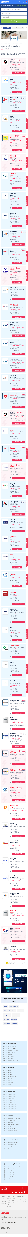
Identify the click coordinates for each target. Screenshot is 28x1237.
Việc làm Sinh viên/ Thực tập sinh (11, 1118)
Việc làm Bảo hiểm (7, 1054)
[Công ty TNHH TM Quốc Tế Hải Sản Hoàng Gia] (5, 611)
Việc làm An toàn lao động (9, 1048)
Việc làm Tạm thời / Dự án (9, 1144)
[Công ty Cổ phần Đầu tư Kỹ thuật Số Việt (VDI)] (5, 325)
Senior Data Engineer (13, 194)
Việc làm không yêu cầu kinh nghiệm (12, 1166)
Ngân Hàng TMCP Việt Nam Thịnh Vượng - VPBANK (15, 486)
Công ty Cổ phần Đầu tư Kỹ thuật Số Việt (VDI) (16, 326)
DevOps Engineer (12, 662)
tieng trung (7, 1015)
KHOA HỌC (19, 1199)
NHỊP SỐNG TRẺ (14, 1197)
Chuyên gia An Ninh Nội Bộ (13, 232)
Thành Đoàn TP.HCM (5, 1228)
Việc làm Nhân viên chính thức (10, 1142)
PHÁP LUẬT (3, 1203)
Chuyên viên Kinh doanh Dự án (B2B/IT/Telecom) (15, 893)
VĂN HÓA (14, 1200)
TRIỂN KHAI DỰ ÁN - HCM (14, 806)
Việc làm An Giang (7, 1074)
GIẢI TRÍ (14, 1203)
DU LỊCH (9, 1206)
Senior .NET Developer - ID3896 (13, 484)
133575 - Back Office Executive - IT (14, 718)
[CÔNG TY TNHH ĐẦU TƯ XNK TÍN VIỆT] (5, 522)
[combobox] (14, 9)
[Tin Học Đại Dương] (5, 158)
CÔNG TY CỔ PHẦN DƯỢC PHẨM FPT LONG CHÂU (17, 861)
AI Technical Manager (13, 537)
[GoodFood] (5, 593)
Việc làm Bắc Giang (8, 1082)
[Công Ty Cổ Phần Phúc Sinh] (5, 100)
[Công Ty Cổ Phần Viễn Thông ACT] (5, 930)
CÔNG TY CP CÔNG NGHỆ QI (15, 119)
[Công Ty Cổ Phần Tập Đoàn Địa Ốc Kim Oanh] (5, 702)
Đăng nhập (24, 5)
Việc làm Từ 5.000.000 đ (9, 1096)
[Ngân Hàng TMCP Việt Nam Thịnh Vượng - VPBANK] (5, 486)
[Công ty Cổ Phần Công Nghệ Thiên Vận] (5, 467)
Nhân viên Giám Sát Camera (14, 376)
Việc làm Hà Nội (7, 1070)
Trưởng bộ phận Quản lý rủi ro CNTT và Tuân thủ (12, 136)
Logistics (20, 1010)
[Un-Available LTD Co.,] (5, 630)
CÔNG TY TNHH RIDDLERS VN (17, 63)
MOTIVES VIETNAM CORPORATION (14, 505)
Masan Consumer (14, 234)
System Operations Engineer (13, 447)
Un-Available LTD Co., (15, 630)
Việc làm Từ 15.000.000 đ (9, 1102)
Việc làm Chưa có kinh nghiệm (10, 1168)
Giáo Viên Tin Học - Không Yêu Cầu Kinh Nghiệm (12, 156)
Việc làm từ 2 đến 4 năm (9, 1172)
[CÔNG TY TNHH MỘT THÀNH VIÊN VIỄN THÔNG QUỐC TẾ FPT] (5, 896)
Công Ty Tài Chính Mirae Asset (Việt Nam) (17, 289)
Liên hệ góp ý (4, 1232)
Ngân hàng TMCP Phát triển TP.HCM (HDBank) (16, 754)
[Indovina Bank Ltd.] (5, 138)
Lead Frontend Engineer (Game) (14, 841)
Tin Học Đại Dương (14, 159)
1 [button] (7, 963)
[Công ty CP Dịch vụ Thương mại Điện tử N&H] (5, 196)
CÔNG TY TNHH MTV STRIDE (14, 81)
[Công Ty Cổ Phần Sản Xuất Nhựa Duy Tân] (5, 736)
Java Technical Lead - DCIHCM (14, 305)
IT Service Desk (14, 287)
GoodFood (12, 594)
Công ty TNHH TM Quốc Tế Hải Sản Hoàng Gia (17, 612)
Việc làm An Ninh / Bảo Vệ (9, 1046)
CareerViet (12, 539)
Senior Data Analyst (13, 858)
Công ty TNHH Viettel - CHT (15, 253)
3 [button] (13, 963)
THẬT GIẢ (24, 1201)
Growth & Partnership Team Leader (14, 876)
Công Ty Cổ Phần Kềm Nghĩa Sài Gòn (15, 683)
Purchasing (7, 1023)
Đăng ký (19, 5)
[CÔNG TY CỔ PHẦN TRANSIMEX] (5, 378)
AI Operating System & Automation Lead (14, 520)
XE (8, 1204)
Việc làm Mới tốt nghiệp (9, 1120)
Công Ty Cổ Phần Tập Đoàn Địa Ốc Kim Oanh (17, 703)
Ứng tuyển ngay (18, 72)
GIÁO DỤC (24, 1196)
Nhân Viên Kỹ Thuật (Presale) (12, 465)
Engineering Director (13, 214)
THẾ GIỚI (4, 1201)
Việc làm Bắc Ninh (7, 1084)
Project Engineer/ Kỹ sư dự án (14, 823)
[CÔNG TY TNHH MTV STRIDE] (5, 80)
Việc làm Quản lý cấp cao (9, 1128)
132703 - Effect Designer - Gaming (14, 911)
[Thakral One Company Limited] (5, 431)
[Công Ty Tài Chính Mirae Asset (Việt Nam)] (5, 290)
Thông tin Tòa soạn (5, 1227)
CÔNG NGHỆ (9, 1201)
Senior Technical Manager (12, 555)
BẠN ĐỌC (24, 1199)
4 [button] (16, 963)
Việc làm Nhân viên (8, 1122)
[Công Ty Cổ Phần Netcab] (5, 270)
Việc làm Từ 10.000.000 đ (9, 1100)
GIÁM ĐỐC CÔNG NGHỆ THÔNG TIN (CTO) (13, 681)
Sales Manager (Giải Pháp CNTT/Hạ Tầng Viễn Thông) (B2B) (12, 116)
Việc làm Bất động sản (8, 1056)
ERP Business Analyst (12, 628)
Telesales (14, 1023)
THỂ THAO (19, 1196)
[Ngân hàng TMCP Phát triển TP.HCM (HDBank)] (5, 753)
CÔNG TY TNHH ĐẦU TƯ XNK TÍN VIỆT (16, 523)
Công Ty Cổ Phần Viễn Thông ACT (16, 931)
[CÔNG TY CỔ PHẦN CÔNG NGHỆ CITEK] (5, 176)
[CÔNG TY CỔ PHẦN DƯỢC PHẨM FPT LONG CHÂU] (5, 861)
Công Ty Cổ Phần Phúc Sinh (16, 101)
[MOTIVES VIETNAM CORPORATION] (5, 504)
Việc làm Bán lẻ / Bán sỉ (9, 1052)
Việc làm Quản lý (7, 1126)
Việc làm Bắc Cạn (7, 1080)
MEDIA (3, 1196)
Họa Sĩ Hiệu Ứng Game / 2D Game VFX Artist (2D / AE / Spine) (11, 60)
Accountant (15, 1015)
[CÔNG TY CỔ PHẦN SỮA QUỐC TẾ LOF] (5, 396)
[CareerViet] (5, 539)
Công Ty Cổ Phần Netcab (15, 271)
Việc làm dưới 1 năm (8, 1171)
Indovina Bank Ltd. (14, 139)
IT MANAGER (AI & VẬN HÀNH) (14, 502)
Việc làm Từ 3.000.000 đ (9, 1094)
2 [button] (10, 963)
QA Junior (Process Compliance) (13, 573)
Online (5, 1006)
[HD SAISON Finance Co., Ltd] (5, 307)
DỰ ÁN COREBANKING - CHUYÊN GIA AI (14, 751)
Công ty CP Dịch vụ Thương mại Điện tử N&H (15, 197)
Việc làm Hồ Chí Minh (8, 1072)
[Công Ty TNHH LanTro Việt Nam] (5, 825)
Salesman (14, 1019)
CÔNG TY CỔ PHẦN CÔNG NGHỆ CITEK (16, 177)
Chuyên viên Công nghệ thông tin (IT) (14, 609)
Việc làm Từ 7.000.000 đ (9, 1098)
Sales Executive (13, 1006)
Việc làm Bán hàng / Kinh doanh (11, 1050)
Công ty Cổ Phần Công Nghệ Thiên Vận (16, 468)
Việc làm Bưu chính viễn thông (10, 1060)
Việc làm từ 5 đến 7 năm (9, 1175)
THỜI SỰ (4, 1199)
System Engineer (12, 250)
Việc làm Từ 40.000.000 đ (9, 1108)
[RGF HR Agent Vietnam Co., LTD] (5, 720)
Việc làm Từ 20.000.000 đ (9, 1104)
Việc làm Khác (6, 1148)
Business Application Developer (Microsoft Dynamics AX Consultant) (13, 591)
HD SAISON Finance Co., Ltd (16, 307)
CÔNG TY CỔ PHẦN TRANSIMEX (17, 379)
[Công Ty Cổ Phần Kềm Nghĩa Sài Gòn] (5, 683)
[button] (23, 2)
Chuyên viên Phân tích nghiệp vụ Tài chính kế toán (14, 700)
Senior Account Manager (14, 429)
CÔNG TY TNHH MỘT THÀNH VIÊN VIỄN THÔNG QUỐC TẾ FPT (17, 896)
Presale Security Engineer (14, 323)
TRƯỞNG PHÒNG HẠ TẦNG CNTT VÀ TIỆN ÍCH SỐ (12, 928)
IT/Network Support (13, 947)
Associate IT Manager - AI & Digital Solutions (14, 394)
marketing (6, 1019)
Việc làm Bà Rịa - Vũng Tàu (9, 1076)
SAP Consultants (14, 645)
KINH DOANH (8, 1197)
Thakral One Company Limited (17, 432)
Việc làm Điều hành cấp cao (10, 1130)
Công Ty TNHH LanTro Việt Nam (17, 826)
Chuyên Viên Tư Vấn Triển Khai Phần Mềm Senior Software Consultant (13, 788)
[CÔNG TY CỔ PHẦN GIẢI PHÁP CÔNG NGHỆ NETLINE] (5, 808)
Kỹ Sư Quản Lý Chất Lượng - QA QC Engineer (14, 734)
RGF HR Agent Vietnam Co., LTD (16, 721)
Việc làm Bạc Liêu (7, 1078)
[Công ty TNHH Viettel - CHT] (5, 252)
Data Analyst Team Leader (13, 78)
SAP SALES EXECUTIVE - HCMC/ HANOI (13, 174)
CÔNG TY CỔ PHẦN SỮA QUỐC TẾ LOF (17, 397)
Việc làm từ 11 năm (7, 1179)
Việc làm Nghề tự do (8, 1146)
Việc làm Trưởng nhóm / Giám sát (11, 1124)
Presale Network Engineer (14, 341)
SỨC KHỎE (19, 1201)
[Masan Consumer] (5, 234)
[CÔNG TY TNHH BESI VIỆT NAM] (5, 648)
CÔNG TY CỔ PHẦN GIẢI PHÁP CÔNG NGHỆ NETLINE (17, 809)
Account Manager (12, 268)
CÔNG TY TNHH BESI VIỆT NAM (17, 647)
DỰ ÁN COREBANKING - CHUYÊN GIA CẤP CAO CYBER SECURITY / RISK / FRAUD (14, 769)
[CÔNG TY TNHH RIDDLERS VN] (5, 62)
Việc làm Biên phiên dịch (9, 1058)
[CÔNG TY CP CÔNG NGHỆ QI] (5, 118)
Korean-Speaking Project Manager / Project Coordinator (13, 412)
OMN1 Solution (13, 576)
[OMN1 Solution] (5, 575)
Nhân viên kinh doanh (10, 1010)
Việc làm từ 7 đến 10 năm (9, 1177)
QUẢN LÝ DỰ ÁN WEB (14, 98)
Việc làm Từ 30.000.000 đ (9, 1106)
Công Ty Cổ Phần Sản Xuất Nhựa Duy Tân (16, 737)
